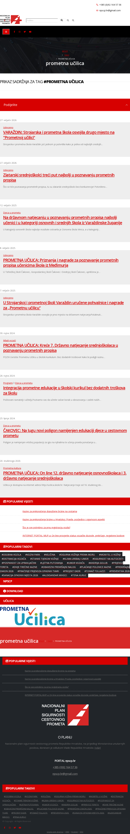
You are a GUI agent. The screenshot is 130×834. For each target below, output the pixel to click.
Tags (66, 55)
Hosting (74, 832)
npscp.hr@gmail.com (110, 10)
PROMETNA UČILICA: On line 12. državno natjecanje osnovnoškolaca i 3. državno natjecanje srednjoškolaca (64, 475)
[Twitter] (25, 32)
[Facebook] (14, 32)
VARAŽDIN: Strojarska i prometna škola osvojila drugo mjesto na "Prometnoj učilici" (58, 134)
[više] (98, 747)
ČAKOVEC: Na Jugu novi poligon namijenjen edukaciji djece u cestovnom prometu (65, 433)
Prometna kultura (12, 468)
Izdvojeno (8, 127)
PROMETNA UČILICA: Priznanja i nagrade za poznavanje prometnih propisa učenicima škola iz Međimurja (60, 262)
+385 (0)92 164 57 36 (110, 4)
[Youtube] (20, 20)
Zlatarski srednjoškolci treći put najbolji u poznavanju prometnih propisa (58, 177)
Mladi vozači (9, 340)
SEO (81, 832)
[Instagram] (19, 32)
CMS (67, 832)
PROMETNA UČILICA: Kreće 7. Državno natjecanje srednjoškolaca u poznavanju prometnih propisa (60, 347)
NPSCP (65, 51)
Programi (8, 382)
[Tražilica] (68, 20)
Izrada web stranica (55, 832)
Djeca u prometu (12, 212)
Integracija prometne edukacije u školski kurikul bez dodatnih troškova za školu (64, 390)
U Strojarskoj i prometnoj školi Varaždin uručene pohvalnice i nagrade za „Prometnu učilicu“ (63, 305)
